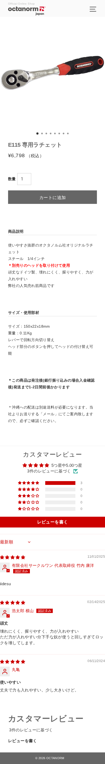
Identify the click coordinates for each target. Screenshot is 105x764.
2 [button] (42, 134)
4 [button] (51, 134)
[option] (52, 74)
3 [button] (47, 134)
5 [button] (55, 134)
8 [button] (68, 134)
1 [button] (37, 133)
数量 (12, 179)
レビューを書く (22, 740)
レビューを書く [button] (52, 522)
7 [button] (64, 134)
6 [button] (59, 134)
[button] (29, 483)
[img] (12, 557)
